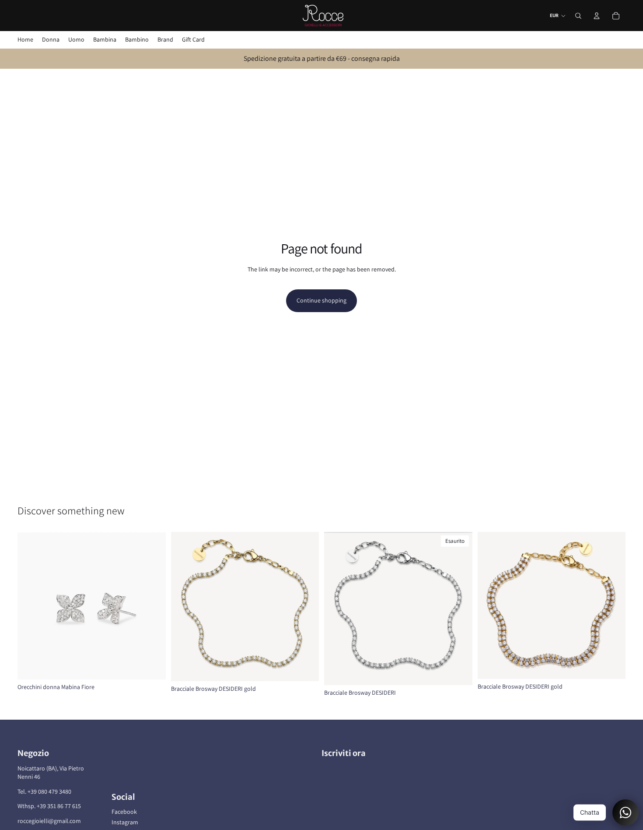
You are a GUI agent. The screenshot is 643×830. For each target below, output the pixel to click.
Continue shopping (321, 300)
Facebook (124, 812)
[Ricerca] (578, 15)
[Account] (596, 15)
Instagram (125, 822)
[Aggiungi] (152, 666)
